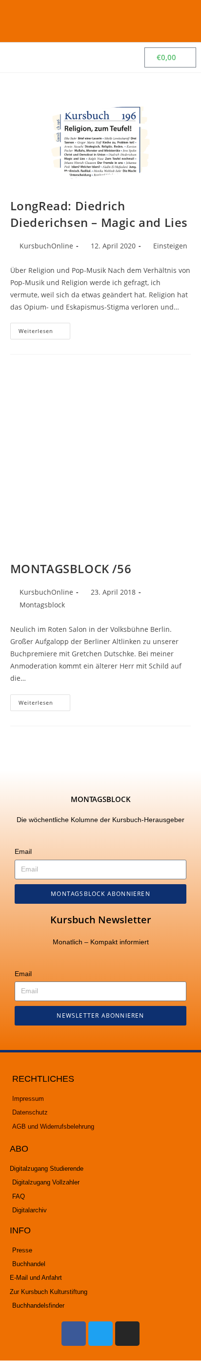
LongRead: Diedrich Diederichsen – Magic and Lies (99, 214)
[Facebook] (73, 1333)
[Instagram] (127, 1333)
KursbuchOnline (46, 245)
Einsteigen (170, 245)
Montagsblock (42, 604)
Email (23, 851)
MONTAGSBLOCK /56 (71, 568)
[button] (182, 21)
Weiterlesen (44, 329)
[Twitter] (100, 1333)
